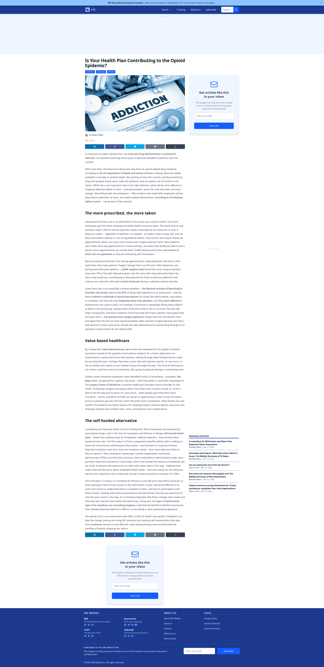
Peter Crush (194, 467)
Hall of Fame (170, 638)
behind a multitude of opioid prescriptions (116, 296)
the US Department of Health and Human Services (126, 173)
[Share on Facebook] (114, 146)
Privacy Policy (210, 618)
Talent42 (129, 629)
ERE (86, 618)
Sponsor (168, 623)
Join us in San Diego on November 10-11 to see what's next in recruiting (162, 2)
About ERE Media (172, 618)
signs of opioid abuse (167, 501)
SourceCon (130, 618)
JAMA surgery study (133, 269)
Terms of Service (212, 623)
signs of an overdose (96, 505)
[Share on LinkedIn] (94, 146)
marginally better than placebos (135, 300)
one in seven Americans (127, 281)
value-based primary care (115, 349)
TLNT (87, 629)
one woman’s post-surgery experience (124, 316)
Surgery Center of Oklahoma (105, 384)
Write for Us (170, 633)
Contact (167, 628)
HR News (111, 72)
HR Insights (101, 72)
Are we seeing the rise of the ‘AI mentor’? (209, 465)
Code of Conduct (212, 628)
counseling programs (124, 505)
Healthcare (90, 72)
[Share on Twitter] (135, 146)
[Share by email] (155, 146)
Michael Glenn (195, 447)
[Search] (236, 10)
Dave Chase (97, 135)
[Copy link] (175, 146)
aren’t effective (172, 300)
